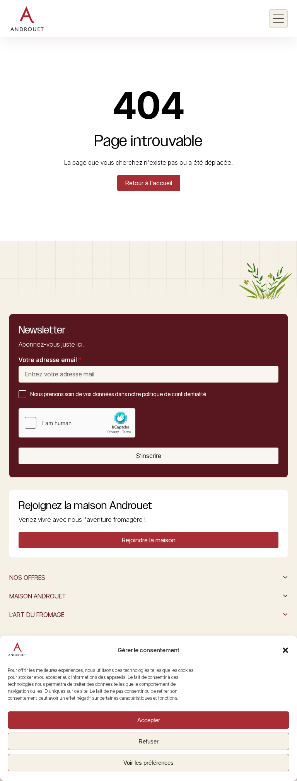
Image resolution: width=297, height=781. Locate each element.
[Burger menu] (278, 18)
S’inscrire (148, 456)
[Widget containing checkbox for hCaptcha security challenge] (77, 422)
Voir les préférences (148, 762)
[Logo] (26, 18)
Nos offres (27, 577)
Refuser (148, 741)
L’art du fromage (36, 615)
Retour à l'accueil (148, 183)
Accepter (148, 720)
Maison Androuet (37, 596)
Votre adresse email (50, 360)
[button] (285, 650)
